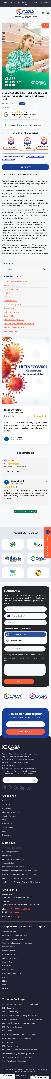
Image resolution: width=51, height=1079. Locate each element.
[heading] (25, 528)
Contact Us (25, 562)
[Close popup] (45, 514)
